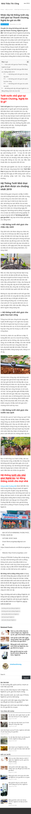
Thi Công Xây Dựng (7, 711)
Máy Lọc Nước (9, 9)
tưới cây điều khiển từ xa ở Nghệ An (10, 614)
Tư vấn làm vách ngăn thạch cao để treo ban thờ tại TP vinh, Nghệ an (19, 715)
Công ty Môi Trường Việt (8, 486)
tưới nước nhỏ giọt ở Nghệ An (9, 620)
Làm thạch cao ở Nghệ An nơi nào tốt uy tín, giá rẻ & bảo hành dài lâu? (19, 748)
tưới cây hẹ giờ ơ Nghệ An (8, 617)
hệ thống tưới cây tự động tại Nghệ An (11, 608)
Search (3, 674)
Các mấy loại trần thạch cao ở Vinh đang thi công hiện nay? (19, 723)
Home (2, 9)
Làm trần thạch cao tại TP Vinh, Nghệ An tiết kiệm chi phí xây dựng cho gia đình (15, 731)
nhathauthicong (15, 664)
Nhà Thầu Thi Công (10, 3)
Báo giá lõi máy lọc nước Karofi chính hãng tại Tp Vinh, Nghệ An (19, 653)
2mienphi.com (15, 811)
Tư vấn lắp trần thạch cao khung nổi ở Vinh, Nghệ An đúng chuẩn (19, 738)
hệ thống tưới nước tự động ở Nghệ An (11, 611)
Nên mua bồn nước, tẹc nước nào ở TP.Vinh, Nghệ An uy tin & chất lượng (15, 696)
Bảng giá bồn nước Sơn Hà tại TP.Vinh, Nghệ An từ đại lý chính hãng (18, 801)
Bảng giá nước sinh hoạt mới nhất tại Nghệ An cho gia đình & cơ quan (19, 646)
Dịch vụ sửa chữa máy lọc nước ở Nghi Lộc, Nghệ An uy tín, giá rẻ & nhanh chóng (20, 633)
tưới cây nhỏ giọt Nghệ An (13, 477)
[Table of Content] (28, 62)
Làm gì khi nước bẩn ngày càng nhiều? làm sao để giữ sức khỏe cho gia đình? (20, 639)
